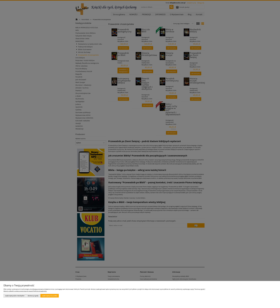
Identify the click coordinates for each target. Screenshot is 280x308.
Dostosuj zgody (33, 296)
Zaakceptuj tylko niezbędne (14, 296)
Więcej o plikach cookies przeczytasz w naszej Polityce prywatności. (25, 291)
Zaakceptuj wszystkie (49, 296)
